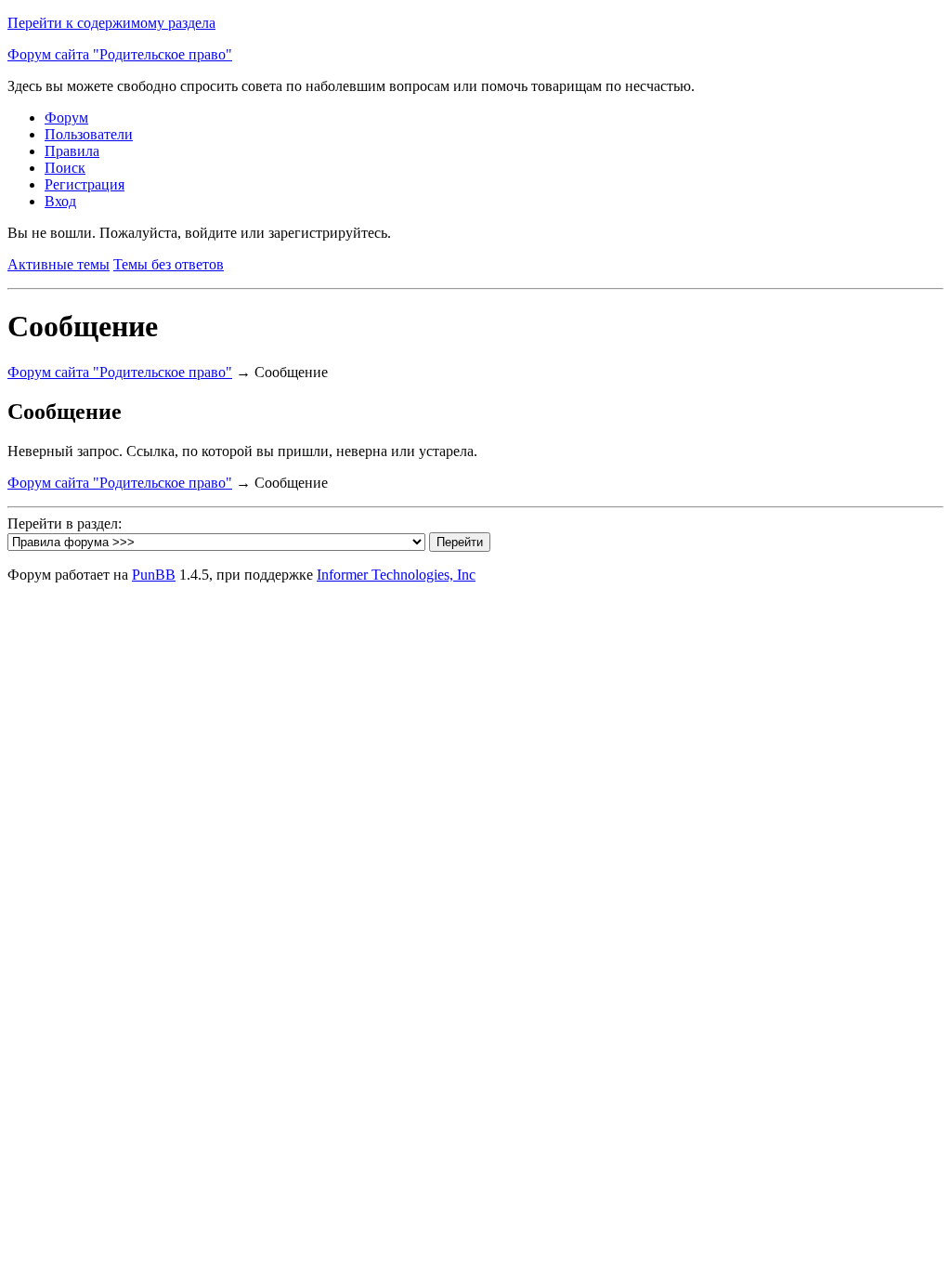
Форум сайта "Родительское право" (119, 54)
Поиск (65, 168)
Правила (72, 151)
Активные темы (58, 264)
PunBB (154, 574)
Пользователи (89, 134)
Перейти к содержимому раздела (111, 23)
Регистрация (84, 184)
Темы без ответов (168, 264)
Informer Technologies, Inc (396, 574)
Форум (66, 117)
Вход (60, 201)
